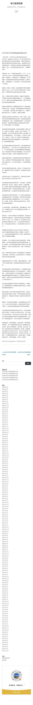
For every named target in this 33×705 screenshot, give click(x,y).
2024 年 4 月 (5, 444)
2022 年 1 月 (5, 500)
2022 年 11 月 (5, 479)
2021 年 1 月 (5, 525)
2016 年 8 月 (5, 634)
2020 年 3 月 (5, 545)
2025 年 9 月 (5, 409)
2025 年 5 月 (5, 418)
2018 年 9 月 (5, 582)
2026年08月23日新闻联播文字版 (10, 373)
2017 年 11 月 (5, 603)
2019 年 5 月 (5, 566)
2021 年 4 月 (5, 518)
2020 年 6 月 (5, 539)
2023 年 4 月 (5, 469)
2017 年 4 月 (5, 617)
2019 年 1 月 (5, 574)
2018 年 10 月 (5, 580)
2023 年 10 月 (5, 457)
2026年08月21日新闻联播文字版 (10, 377)
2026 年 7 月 (5, 389)
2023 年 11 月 (5, 455)
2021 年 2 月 (5, 523)
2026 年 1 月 (5, 401)
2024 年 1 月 (5, 451)
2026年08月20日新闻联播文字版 (10, 379)
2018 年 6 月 (5, 589)
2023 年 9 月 (5, 459)
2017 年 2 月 (5, 621)
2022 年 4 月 (5, 494)
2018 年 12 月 (5, 576)
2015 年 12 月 (5, 650)
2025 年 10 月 (5, 407)
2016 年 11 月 (5, 628)
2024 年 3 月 (5, 446)
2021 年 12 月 (5, 502)
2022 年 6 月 (5, 490)
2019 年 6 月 (5, 564)
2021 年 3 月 (5, 521)
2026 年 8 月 (5, 387)
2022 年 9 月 (5, 483)
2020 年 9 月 (5, 533)
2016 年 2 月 (5, 646)
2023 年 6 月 (5, 465)
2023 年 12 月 (5, 453)
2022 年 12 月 (5, 477)
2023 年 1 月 (5, 475)
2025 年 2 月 (5, 424)
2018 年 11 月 (5, 578)
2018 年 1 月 (5, 599)
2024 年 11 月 (5, 430)
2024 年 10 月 (5, 432)
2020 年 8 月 (5, 535)
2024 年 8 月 (5, 436)
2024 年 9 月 (5, 434)
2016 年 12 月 (5, 626)
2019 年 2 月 (5, 572)
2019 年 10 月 (5, 556)
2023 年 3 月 (5, 471)
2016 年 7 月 (5, 636)
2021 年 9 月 (5, 508)
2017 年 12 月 (5, 601)
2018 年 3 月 (5, 595)
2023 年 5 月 (5, 467)
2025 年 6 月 (5, 416)
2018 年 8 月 (5, 584)
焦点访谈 (21, 341)
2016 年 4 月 (5, 642)
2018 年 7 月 (5, 586)
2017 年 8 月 (5, 609)
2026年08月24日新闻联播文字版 (10, 371)
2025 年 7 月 (5, 413)
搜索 (3, 361)
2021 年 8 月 (5, 510)
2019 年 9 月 (5, 558)
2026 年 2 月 (5, 399)
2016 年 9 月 (5, 632)
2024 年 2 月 (5, 448)
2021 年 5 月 (5, 516)
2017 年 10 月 (5, 605)
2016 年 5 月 (5, 640)
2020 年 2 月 (5, 547)
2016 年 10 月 (5, 630)
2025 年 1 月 (5, 426)
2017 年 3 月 (5, 619)
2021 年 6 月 (5, 514)
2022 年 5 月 (5, 492)
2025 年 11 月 (5, 405)
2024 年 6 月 (5, 440)
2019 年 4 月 (5, 568)
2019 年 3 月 (5, 570)
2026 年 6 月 (5, 391)
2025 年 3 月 (5, 422)
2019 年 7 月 (5, 562)
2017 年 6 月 (5, 613)
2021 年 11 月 (5, 504)
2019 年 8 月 (5, 560)
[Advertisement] (16, 32)
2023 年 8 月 (5, 461)
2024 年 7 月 (5, 438)
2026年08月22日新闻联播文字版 (10, 375)
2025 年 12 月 (5, 403)
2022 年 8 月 (5, 486)
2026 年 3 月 (5, 397)
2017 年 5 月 (5, 615)
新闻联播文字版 (6, 658)
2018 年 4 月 (5, 593)
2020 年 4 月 (5, 543)
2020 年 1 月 (5, 549)
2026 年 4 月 (5, 395)
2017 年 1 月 (5, 624)
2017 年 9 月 (5, 607)
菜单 (16, 11)
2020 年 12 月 (5, 527)
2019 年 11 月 (5, 553)
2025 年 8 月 (5, 411)
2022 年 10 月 (5, 481)
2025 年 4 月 (5, 420)
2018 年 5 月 (5, 591)
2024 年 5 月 (5, 442)
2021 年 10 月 (5, 506)
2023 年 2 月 (5, 473)
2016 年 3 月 (5, 644)
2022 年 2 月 (5, 498)
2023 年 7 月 (5, 463)
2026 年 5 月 (5, 393)
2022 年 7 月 (5, 488)
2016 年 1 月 (5, 648)
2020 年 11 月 (5, 529)
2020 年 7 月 (5, 537)
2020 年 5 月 (5, 541)
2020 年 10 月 (5, 531)
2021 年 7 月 (5, 512)
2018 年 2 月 (5, 597)
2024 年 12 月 (5, 428)
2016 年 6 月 (5, 638)
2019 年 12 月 (5, 551)
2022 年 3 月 (5, 496)
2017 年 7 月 (5, 611)
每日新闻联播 (16, 3)
